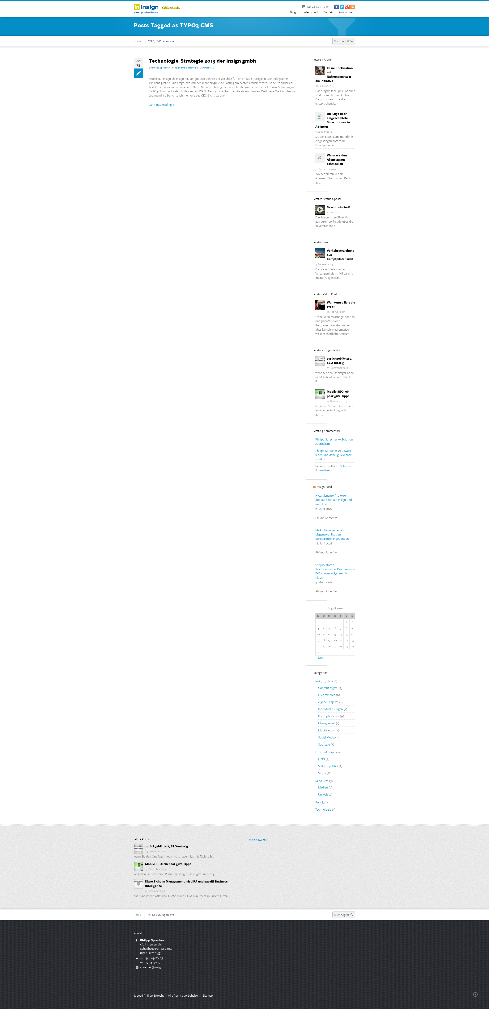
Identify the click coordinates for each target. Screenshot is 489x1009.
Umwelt (323, 794)
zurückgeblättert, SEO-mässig (339, 360)
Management (326, 723)
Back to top (476, 994)
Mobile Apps (326, 730)
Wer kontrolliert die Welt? (341, 304)
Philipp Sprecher (161, 67)
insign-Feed (324, 486)
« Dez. (319, 657)
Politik (319, 802)
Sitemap (207, 995)
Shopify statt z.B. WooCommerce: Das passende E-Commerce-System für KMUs (335, 571)
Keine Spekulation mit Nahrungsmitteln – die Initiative (334, 74)
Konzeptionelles (328, 716)
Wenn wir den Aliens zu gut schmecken (337, 159)
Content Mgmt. (328, 687)
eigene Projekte (328, 702)
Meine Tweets (258, 839)
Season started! (338, 207)
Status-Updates (328, 765)
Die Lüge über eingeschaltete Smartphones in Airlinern (332, 120)
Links (321, 758)
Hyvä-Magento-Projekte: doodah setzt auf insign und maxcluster (333, 499)
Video (322, 773)
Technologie (323, 809)
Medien (323, 787)
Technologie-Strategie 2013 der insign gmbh (202, 60)
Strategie (193, 67)
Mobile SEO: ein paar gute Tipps (338, 393)
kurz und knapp (325, 752)
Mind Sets (321, 781)
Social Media (326, 737)
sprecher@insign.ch (153, 967)
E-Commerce (326, 695)
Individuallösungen (330, 709)
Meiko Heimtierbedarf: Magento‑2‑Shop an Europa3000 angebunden (332, 534)
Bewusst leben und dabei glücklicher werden (334, 454)
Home (137, 41)
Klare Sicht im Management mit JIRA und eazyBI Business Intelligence (186, 883)
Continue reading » (161, 104)
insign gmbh (180, 67)
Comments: (207, 67)
